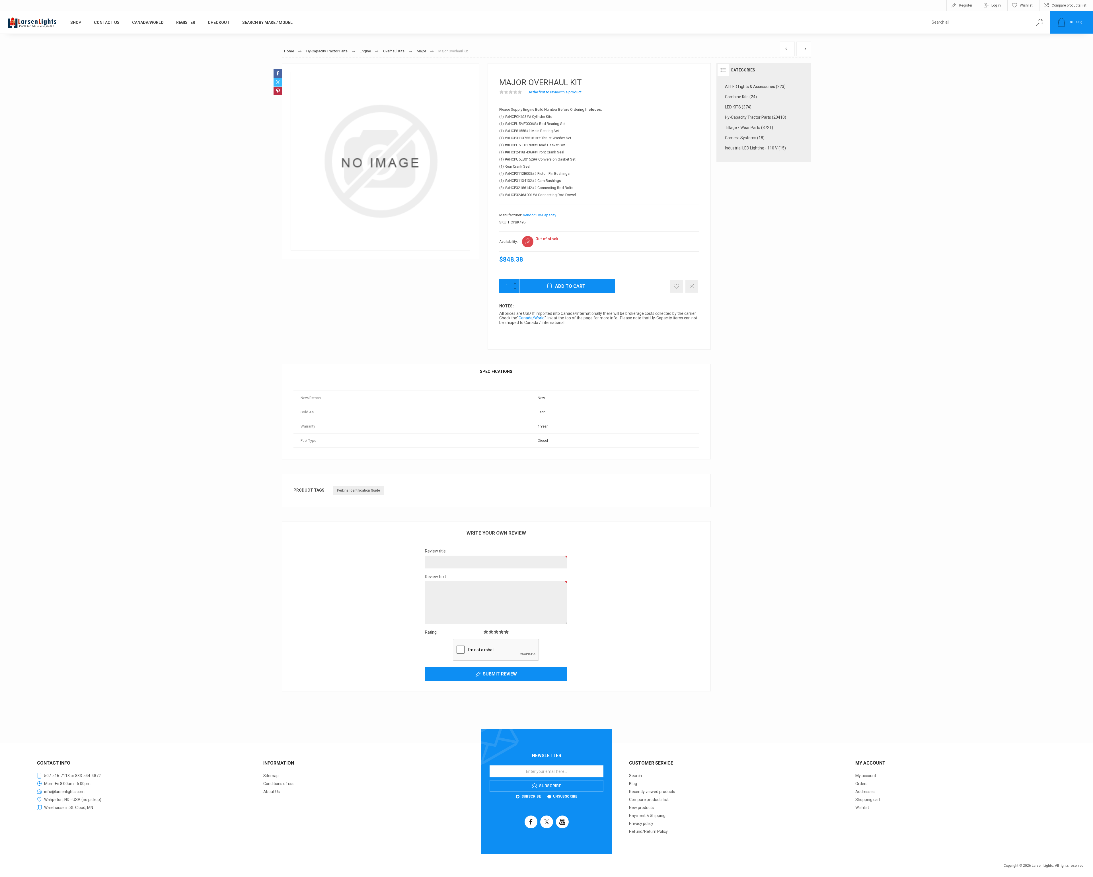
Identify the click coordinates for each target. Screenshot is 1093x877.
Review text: (436, 576)
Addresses (865, 791)
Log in (996, 5)
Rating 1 (485, 632)
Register (965, 5)
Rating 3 (496, 632)
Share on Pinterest (278, 91)
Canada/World (532, 318)
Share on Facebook (278, 73)
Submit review (500, 674)
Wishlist (862, 807)
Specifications (496, 371)
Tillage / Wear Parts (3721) (749, 127)
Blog (633, 783)
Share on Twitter (278, 82)
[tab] (496, 371)
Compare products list (1069, 5)
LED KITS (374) (738, 107)
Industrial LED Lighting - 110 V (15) (755, 148)
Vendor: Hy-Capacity (539, 215)
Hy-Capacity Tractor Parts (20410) (755, 117)
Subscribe (531, 796)
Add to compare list (691, 286)
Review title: (436, 551)
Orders (861, 783)
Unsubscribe (565, 796)
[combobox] (977, 22)
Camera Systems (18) (745, 137)
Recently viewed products (652, 791)
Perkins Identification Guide (358, 490)
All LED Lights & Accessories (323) (755, 86)
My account (865, 775)
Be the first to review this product (555, 92)
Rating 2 (491, 632)
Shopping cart (867, 799)
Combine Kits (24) (741, 97)
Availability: (508, 241)
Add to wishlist (676, 286)
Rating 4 (501, 632)
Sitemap (271, 775)
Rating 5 (506, 632)
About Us (271, 791)
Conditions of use (279, 783)
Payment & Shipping (647, 815)
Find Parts (1039, 22)
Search (635, 775)
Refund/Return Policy (648, 831)
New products (641, 807)
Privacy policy (641, 823)
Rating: (431, 632)
